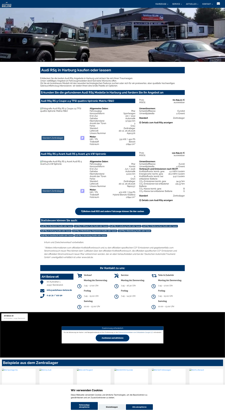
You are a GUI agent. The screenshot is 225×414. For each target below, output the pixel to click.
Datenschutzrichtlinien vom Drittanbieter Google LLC (135, 332)
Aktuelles (191, 4)
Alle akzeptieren (139, 407)
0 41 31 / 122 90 (54, 295)
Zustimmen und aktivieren (112, 338)
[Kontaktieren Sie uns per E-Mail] (218, 3)
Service (176, 4)
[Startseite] (6, 4)
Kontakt (206, 4)
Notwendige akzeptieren (84, 406)
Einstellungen (112, 407)
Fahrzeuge (160, 4)
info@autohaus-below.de (59, 290)
